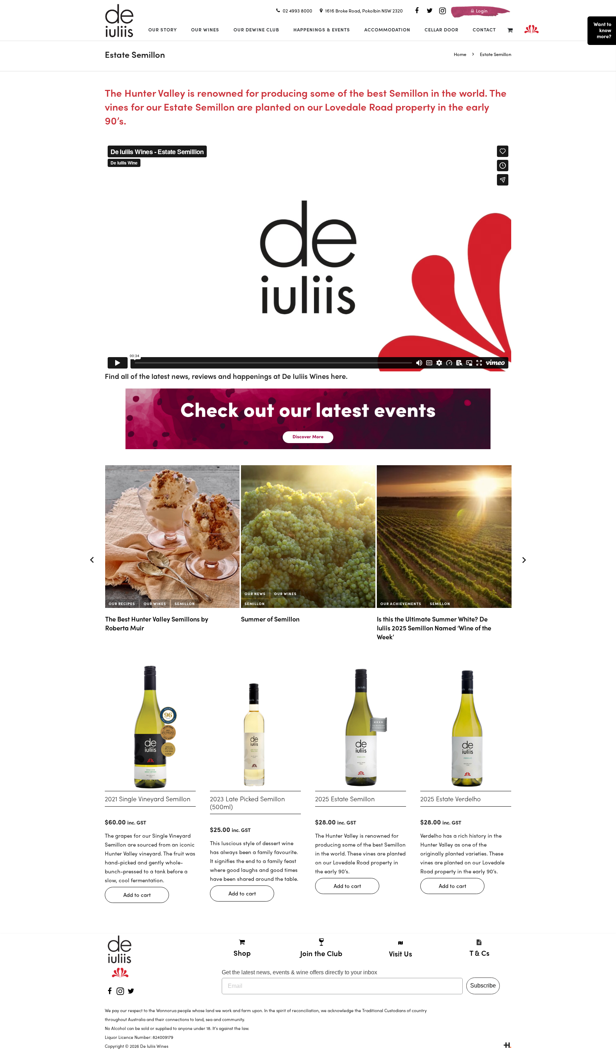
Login (481, 10)
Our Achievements (265, 603)
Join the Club (321, 953)
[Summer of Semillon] (172, 536)
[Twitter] (429, 10)
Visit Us (400, 953)
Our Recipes (423, 603)
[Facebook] (416, 10)
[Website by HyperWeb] (507, 1046)
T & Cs (479, 953)
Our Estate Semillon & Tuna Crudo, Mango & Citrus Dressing (438, 623)
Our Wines (149, 593)
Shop (242, 953)
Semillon (119, 603)
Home (460, 54)
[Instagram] (442, 10)
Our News (119, 593)
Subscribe (483, 986)
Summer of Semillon (134, 618)
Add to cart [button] (137, 895)
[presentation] (92, 560)
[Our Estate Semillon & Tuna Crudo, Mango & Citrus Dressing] (444, 536)
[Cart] (510, 29)
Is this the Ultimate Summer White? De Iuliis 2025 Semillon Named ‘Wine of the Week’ (298, 627)
